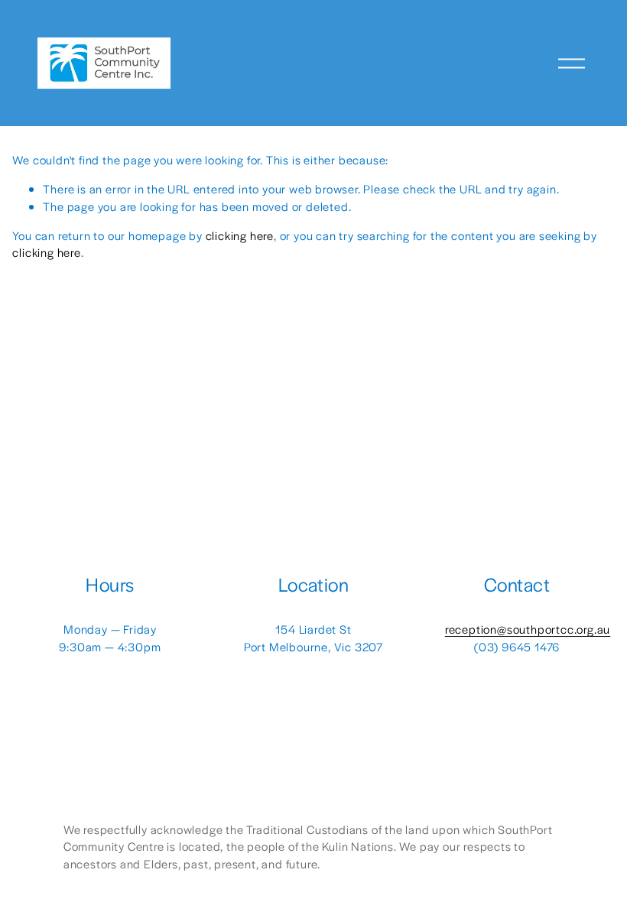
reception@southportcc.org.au (527, 629)
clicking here (240, 235)
